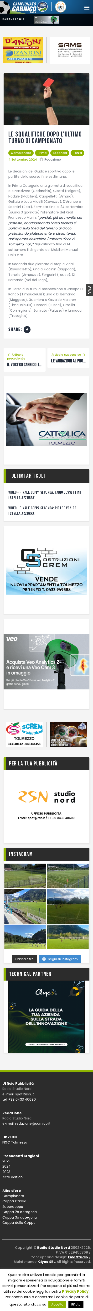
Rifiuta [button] (76, 1304)
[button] (86, 7)
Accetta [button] (57, 1304)
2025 (6, 1161)
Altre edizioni (12, 1177)
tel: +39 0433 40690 (19, 1099)
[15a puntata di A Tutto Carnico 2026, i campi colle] (46, 906)
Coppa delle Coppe (19, 1222)
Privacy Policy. (75, 1291)
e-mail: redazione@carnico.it (26, 1123)
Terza (77, 153)
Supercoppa (12, 1206)
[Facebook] (27, 329)
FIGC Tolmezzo (14, 1142)
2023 (6, 1171)
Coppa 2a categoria (19, 1212)
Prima (41, 153)
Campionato (21, 153)
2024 (6, 1166)
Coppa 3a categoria (19, 1217)
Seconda (60, 153)
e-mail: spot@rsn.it (18, 1094)
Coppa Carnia (14, 1201)
